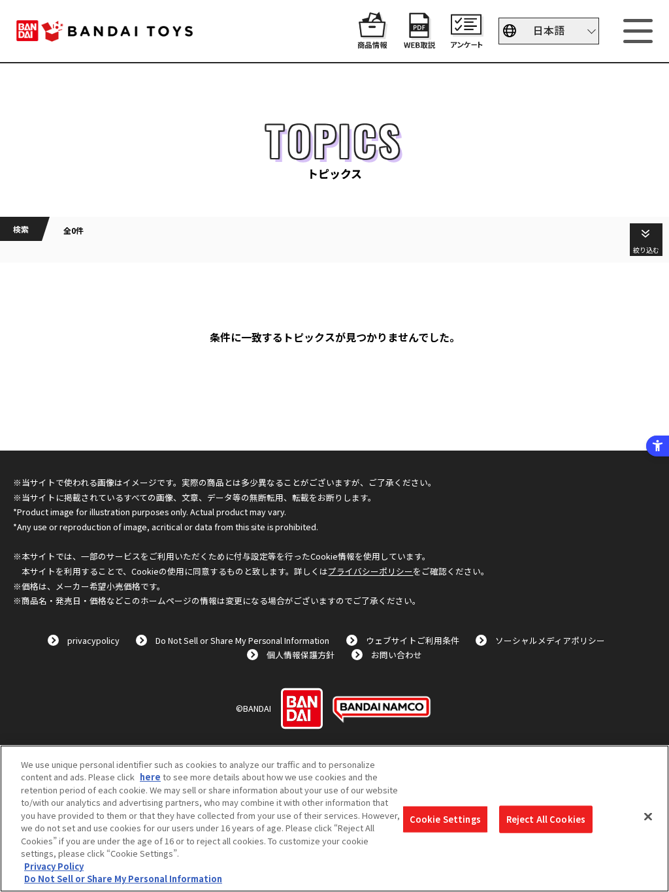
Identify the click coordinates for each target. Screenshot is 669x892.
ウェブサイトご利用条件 (412, 640)
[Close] (648, 817)
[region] (334, 818)
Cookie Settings (445, 819)
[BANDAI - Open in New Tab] (302, 708)
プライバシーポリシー (370, 571)
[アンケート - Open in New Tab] (466, 41)
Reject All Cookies (545, 819)
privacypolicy (93, 640)
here (150, 777)
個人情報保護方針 (300, 654)
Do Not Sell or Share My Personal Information (242, 640)
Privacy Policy (54, 866)
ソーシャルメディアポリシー (550, 640)
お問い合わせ (396, 654)
